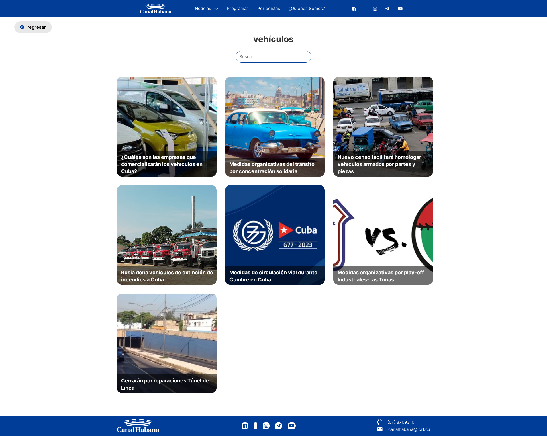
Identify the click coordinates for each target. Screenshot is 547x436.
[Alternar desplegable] (216, 9)
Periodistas (268, 8)
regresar (36, 27)
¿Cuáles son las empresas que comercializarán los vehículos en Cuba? (162, 164)
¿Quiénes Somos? (307, 8)
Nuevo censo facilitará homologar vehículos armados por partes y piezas (379, 164)
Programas (238, 8)
